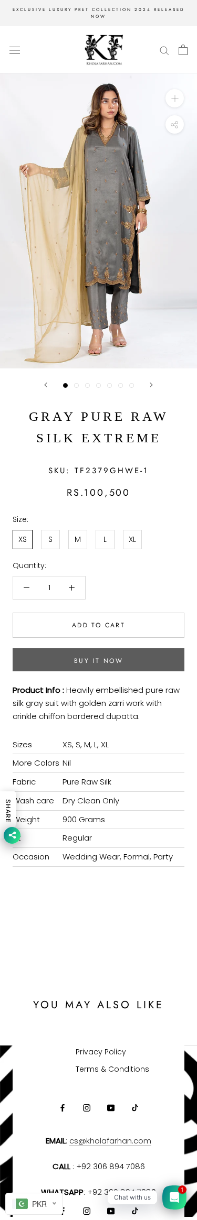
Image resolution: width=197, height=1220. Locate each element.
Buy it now (98, 661)
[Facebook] (62, 1108)
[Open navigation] (14, 50)
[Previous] (45, 385)
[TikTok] (135, 1108)
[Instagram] (86, 1108)
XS (22, 539)
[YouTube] (111, 1108)
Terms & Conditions (112, 1069)
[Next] (151, 385)
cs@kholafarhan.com (110, 1140)
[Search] (164, 50)
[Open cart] (183, 50)
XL (132, 539)
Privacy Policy (101, 1052)
